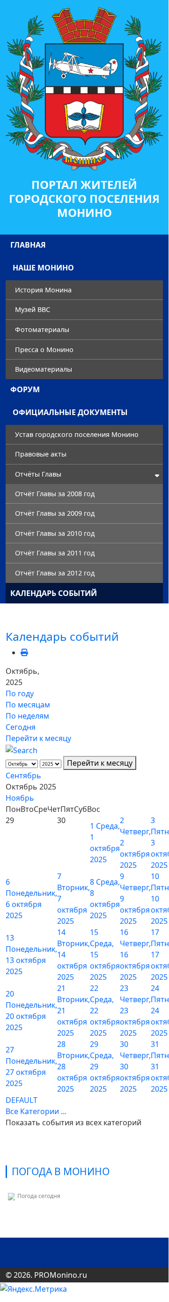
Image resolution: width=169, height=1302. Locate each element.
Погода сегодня (38, 1196)
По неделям (27, 716)
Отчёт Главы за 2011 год (55, 552)
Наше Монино (43, 268)
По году (20, 693)
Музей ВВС (32, 309)
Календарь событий (53, 593)
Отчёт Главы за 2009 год (55, 513)
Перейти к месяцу (38, 738)
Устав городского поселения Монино (77, 434)
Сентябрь (23, 775)
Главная (28, 245)
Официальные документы (70, 412)
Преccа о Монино (44, 349)
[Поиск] (21, 749)
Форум (25, 389)
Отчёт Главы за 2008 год (55, 493)
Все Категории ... (36, 1111)
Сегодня (21, 727)
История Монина (43, 289)
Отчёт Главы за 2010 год (55, 533)
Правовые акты (40, 454)
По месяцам (28, 704)
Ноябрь (20, 798)
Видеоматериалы (43, 369)
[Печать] (24, 652)
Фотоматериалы (42, 329)
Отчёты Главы (38, 474)
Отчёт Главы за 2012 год (55, 572)
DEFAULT (21, 1100)
